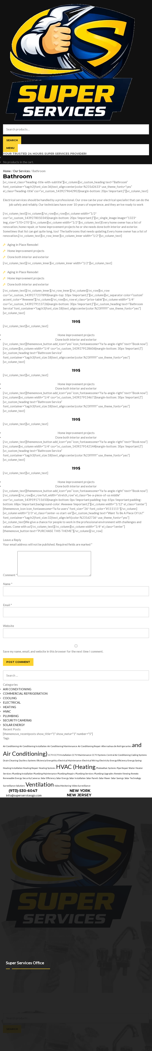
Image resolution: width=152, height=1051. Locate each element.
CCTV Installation (62, 755)
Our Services (21, 171)
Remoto (134, 773)
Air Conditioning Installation (33, 746)
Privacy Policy (11, 1002)
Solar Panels (92, 778)
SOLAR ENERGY (14, 725)
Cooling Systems (139, 755)
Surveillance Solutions (14, 785)
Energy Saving (134, 760)
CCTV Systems (99, 755)
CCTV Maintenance (81, 755)
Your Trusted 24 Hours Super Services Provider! (44, 153)
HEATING (9, 707)
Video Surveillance (81, 785)
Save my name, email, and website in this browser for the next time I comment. (53, 651)
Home (7, 171)
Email (7, 605)
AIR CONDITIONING (17, 689)
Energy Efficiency (118, 760)
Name (7, 584)
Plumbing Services (84, 773)
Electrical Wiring (90, 760)
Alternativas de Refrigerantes (116, 746)
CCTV (51, 755)
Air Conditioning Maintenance (62, 746)
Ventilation (40, 784)
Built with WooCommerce (36, 1002)
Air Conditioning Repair (89, 746)
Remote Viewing (122, 773)
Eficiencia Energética (47, 760)
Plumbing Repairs (66, 773)
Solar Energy (62, 778)
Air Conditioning (11, 746)
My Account (10, 1007)
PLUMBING (11, 716)
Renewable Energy (12, 778)
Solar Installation (77, 778)
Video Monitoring (62, 785)
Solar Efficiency (48, 778)
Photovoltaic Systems (106, 768)
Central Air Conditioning (119, 755)
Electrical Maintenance (70, 760)
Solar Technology (132, 778)
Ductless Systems (27, 760)
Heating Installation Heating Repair (20, 768)
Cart (7, 1035)
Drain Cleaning (10, 760)
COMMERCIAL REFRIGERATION (25, 693)
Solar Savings (117, 778)
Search (12, 140)
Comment (10, 575)
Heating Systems (47, 768)
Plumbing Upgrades (104, 773)
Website (8, 626)
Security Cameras (31, 778)
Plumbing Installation (22, 773)
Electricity (104, 760)
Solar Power (104, 778)
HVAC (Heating (76, 766)
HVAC (7, 711)
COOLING (10, 698)
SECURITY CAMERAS (17, 720)
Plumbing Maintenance (45, 773)
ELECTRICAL (12, 702)
